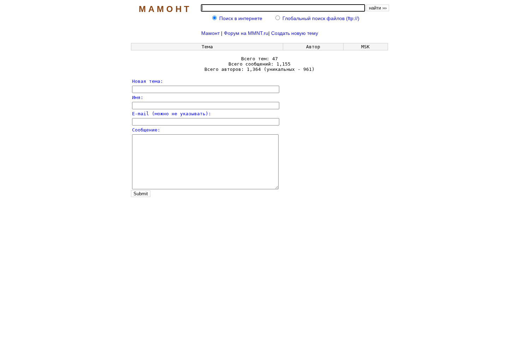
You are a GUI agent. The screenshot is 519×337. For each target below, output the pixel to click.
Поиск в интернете (240, 18)
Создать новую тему (294, 33)
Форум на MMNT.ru (246, 33)
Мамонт (210, 33)
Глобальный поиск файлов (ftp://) (320, 18)
